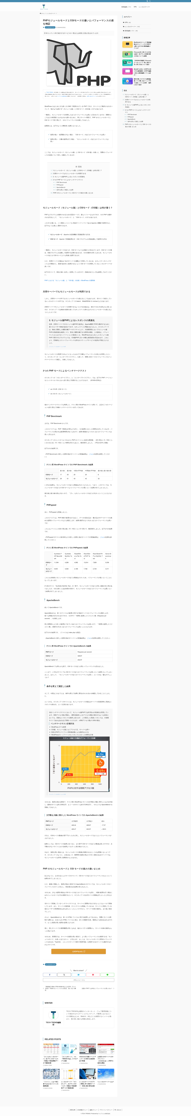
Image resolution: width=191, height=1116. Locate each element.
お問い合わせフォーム (92, 96)
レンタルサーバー (50, 27)
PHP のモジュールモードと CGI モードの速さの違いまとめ (73, 193)
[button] (50, 975)
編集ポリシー (93, 1110)
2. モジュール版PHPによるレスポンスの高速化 (69, 177)
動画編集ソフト (131, 31)
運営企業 (72, 1110)
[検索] (150, 1)
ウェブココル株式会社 (62, 96)
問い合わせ (118, 1110)
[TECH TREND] (44, 7)
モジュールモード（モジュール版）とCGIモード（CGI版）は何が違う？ (77, 170)
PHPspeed (60, 185)
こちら (91, 454)
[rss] (147, 1)
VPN (128, 22)
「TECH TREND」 (49, 92)
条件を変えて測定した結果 (65, 190)
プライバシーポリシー (105, 1110)
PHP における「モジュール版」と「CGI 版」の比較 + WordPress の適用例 (70, 280)
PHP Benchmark (62, 182)
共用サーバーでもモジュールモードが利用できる (69, 173)
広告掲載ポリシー (82, 1110)
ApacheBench (61, 187)
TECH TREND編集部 (53, 1023)
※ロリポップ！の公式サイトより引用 (57, 346)
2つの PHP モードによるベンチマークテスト (68, 180)
